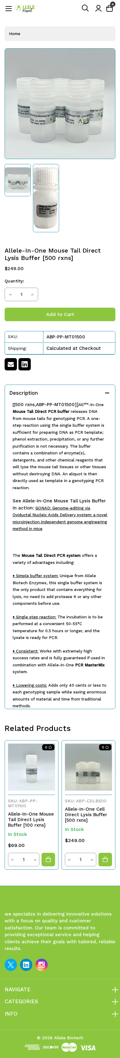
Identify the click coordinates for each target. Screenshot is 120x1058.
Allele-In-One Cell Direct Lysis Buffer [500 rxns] (86, 814)
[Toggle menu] (8, 8)
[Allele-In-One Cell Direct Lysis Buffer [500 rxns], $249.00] (88, 767)
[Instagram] (41, 965)
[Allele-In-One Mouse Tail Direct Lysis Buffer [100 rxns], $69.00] (31, 767)
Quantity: (14, 280)
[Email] (11, 364)
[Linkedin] (24, 364)
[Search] (85, 8)
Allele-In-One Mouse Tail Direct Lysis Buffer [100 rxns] (31, 819)
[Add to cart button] (48, 859)
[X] (11, 965)
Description (23, 393)
